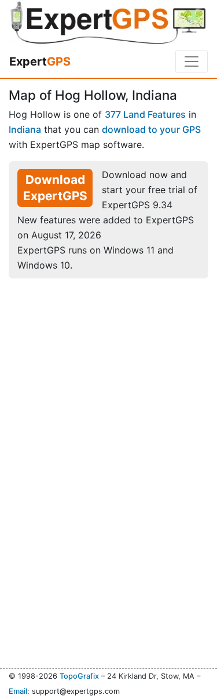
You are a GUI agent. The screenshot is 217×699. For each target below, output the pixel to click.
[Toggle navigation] (191, 61)
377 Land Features (145, 114)
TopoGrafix (79, 676)
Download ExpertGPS (55, 187)
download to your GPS (151, 129)
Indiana (25, 129)
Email (18, 691)
